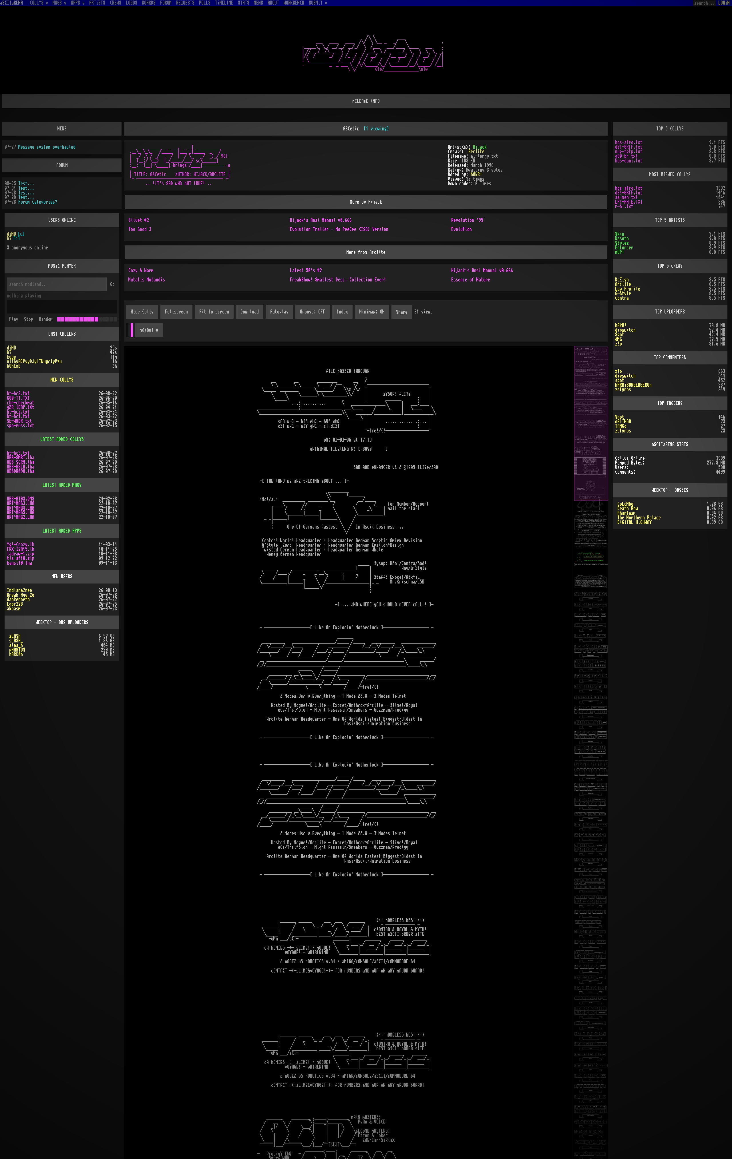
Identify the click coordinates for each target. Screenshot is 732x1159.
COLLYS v (39, 3)
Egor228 (15, 604)
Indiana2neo (19, 590)
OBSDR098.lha (20, 471)
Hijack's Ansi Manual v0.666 (321, 220)
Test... (26, 183)
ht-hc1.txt (18, 416)
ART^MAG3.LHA (20, 503)
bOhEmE (14, 366)
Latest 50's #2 (306, 270)
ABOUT (273, 3)
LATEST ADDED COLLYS (62, 439)
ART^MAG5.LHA (20, 512)
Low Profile (627, 289)
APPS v (78, 3)
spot (619, 380)
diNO (11, 238)
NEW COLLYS (62, 380)
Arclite (476, 151)
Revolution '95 (467, 220)
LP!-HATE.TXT (629, 202)
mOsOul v (149, 330)
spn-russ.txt (20, 425)
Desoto (622, 238)
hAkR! (476, 174)
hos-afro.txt (629, 142)
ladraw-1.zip (20, 553)
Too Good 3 (139, 229)
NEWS (258, 3)
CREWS (115, 3)
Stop (28, 319)
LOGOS (131, 3)
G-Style (623, 293)
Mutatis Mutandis (146, 279)
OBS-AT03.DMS (20, 499)
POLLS (204, 3)
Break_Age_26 (20, 595)
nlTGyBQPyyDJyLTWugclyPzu (34, 361)
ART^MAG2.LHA (20, 517)
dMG (618, 339)
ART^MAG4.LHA (20, 508)
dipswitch (625, 330)
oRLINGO (623, 421)
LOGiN (724, 3)
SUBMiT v (318, 3)
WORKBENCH (294, 3)
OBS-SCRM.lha (20, 462)
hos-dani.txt (629, 160)
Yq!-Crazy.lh (20, 544)
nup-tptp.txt (629, 151)
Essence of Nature (470, 279)
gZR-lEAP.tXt (20, 407)
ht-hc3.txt (18, 393)
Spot (619, 334)
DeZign (622, 279)
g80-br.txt (626, 156)
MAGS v (59, 3)
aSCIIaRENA (11, 3)
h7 (9, 234)
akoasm (14, 608)
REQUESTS (185, 3)
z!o (618, 344)
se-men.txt (626, 197)
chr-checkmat (20, 402)
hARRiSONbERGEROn (633, 385)
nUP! (619, 252)
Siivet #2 (138, 220)
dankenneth (18, 599)
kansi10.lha (19, 563)
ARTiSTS (97, 3)
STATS (243, 3)
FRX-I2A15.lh (20, 549)
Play (13, 319)
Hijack (480, 147)
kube (11, 357)
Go (112, 284)
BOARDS (149, 3)
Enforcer (624, 247)
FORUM (166, 3)
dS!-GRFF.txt (629, 147)
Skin (619, 234)
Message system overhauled (46, 147)
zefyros (623, 389)
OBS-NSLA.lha (20, 467)
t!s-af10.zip (20, 558)
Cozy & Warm (141, 270)
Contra (622, 298)
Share (401, 312)
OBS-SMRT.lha (20, 457)
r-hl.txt (624, 206)
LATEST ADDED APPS (62, 531)
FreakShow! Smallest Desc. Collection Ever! (338, 279)
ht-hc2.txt (18, 412)
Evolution (461, 229)
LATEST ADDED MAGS (62, 485)
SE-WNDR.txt (19, 421)
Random (46, 319)
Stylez (622, 243)
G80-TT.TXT (18, 398)
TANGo (620, 426)
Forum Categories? (37, 202)
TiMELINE (224, 3)
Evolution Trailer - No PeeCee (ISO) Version (339, 229)
